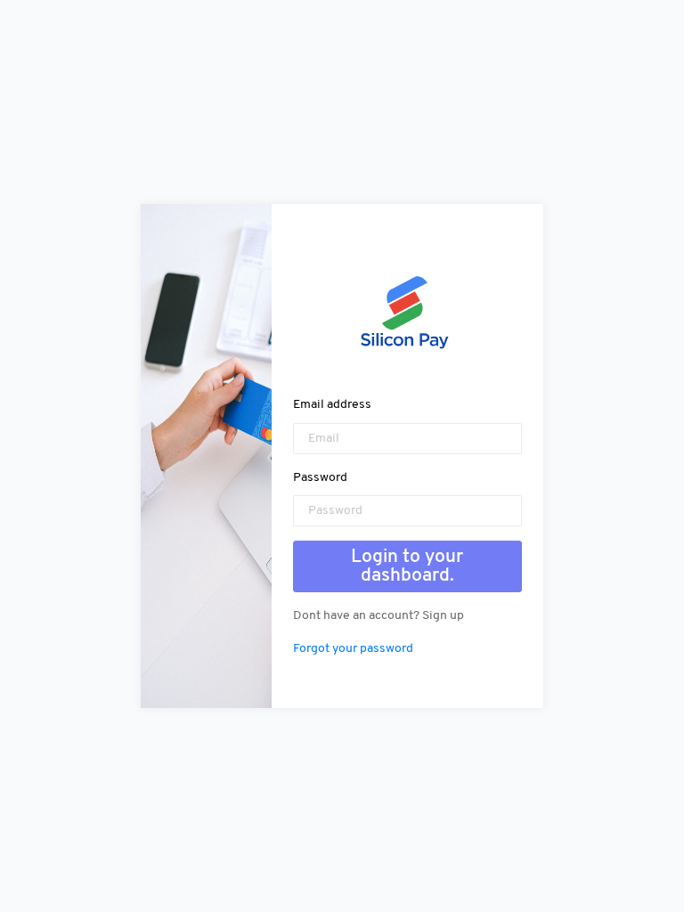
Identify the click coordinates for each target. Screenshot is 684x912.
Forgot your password (353, 649)
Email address (332, 404)
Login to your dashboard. (407, 566)
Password (320, 477)
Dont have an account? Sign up (378, 616)
